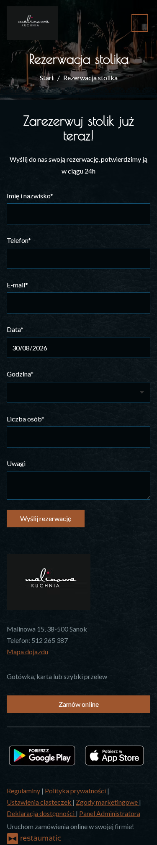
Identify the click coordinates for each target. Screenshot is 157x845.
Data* (15, 329)
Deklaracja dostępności (41, 813)
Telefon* (19, 240)
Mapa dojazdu (27, 651)
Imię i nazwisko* (30, 196)
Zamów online (79, 704)
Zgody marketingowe (107, 802)
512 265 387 (49, 640)
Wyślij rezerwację (45, 518)
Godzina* (20, 374)
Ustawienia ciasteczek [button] (39, 802)
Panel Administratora (109, 813)
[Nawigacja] (139, 23)
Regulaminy (24, 791)
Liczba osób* (25, 419)
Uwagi (16, 463)
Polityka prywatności (76, 791)
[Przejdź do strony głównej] (32, 23)
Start (47, 78)
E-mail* (17, 285)
